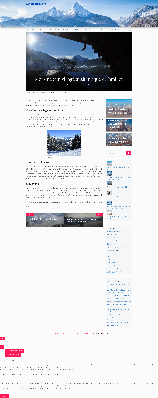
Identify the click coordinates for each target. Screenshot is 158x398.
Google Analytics (13, 355)
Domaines (42, 30)
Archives (105, 333)
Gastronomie (89, 30)
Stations (30, 30)
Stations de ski (91, 85)
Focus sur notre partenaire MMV (118, 187)
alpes (29, 207)
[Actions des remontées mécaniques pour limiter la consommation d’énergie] (109, 204)
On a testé (102, 30)
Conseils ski (111, 244)
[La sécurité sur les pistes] (109, 195)
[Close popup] (2, 347)
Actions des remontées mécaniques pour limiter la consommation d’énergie (119, 208)
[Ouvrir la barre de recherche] (129, 30)
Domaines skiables (113, 247)
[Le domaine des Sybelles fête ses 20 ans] (119, 116)
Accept (4, 396)
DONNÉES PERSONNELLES (14, 351)
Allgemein (110, 238)
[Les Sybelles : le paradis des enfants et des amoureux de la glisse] (119, 131)
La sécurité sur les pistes (115, 197)
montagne (34, 207)
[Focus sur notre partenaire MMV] (119, 145)
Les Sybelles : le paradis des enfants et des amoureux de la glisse (119, 178)
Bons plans (110, 241)
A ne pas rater (111, 232)
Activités (76, 30)
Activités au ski (112, 235)
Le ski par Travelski (113, 256)
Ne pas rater (54, 30)
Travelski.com (98, 333)
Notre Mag (111, 263)
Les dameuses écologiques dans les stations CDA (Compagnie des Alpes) (119, 317)
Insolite (66, 30)
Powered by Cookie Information (11, 393)
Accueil (28, 92)
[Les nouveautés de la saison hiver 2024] (109, 214)
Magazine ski (111, 259)
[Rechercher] (128, 153)
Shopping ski (115, 30)
